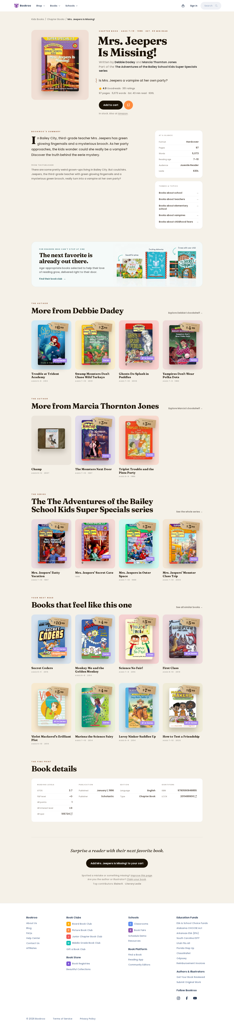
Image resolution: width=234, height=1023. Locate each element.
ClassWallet (184, 953)
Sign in (193, 5)
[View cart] (183, 6)
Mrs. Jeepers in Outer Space (135, 574)
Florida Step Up (185, 948)
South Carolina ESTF (188, 938)
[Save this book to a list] (128, 105)
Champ (36, 469)
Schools (70, 5)
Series (106, 360)
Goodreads (114, 88)
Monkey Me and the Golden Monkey (89, 669)
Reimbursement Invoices (191, 963)
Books (53, 5)
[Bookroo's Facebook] (187, 998)
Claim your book (136, 879)
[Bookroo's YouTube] (195, 998)
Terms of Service (62, 1018)
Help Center (33, 938)
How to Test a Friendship (181, 736)
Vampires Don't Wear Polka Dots (178, 375)
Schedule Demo (137, 935)
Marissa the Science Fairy (94, 736)
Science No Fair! (131, 668)
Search (208, 5)
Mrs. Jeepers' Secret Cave (94, 572)
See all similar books (189, 607)
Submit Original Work (189, 982)
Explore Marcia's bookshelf (185, 408)
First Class (171, 668)
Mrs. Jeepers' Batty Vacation (45, 574)
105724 (65, 813)
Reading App (135, 959)
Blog (29, 928)
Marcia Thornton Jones (159, 62)
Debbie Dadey (125, 62)
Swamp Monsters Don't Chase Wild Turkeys (92, 375)
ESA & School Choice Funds (192, 923)
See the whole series (189, 511)
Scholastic (107, 796)
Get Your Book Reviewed (191, 977)
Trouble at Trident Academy (45, 375)
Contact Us (32, 943)
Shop (39, 5)
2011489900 (187, 796)
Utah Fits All (183, 943)
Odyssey (182, 958)
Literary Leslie (133, 883)
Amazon (123, 113)
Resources (134, 940)
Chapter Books (55, 19)
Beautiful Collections (78, 969)
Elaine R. (118, 883)
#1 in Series (60, 360)
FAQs (29, 933)
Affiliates (31, 948)
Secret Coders (42, 668)
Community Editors (139, 964)
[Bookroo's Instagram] (178, 998)
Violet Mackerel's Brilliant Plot (51, 738)
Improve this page (141, 875)
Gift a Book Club (75, 949)
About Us (31, 923)
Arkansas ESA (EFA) (188, 933)
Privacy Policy (88, 1018)
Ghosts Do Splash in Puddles (134, 375)
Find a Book (135, 954)
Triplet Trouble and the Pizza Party (136, 470)
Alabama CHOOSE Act (189, 928)
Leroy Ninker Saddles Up (137, 736)
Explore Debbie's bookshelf (185, 312)
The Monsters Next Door (93, 469)
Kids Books (37, 19)
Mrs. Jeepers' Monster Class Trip (179, 574)
